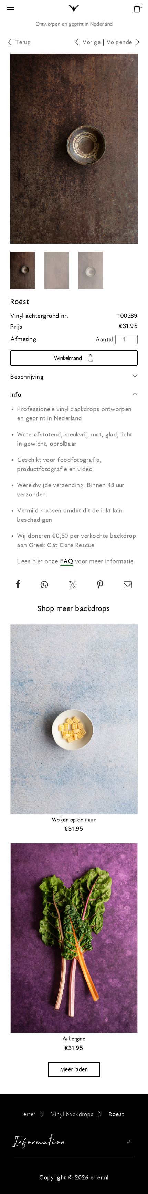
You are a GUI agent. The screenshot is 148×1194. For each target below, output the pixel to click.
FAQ (67, 561)
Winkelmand (68, 358)
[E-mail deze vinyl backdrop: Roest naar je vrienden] (128, 586)
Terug (23, 42)
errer (29, 1114)
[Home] (74, 9)
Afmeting (23, 339)
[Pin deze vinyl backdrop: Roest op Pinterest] (100, 586)
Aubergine (74, 1038)
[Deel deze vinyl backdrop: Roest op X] (72, 586)
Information (40, 1143)
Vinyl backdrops (72, 1114)
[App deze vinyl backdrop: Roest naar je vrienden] (45, 586)
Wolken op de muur (74, 820)
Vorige (92, 42)
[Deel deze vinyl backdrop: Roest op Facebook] (18, 586)
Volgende (120, 42)
